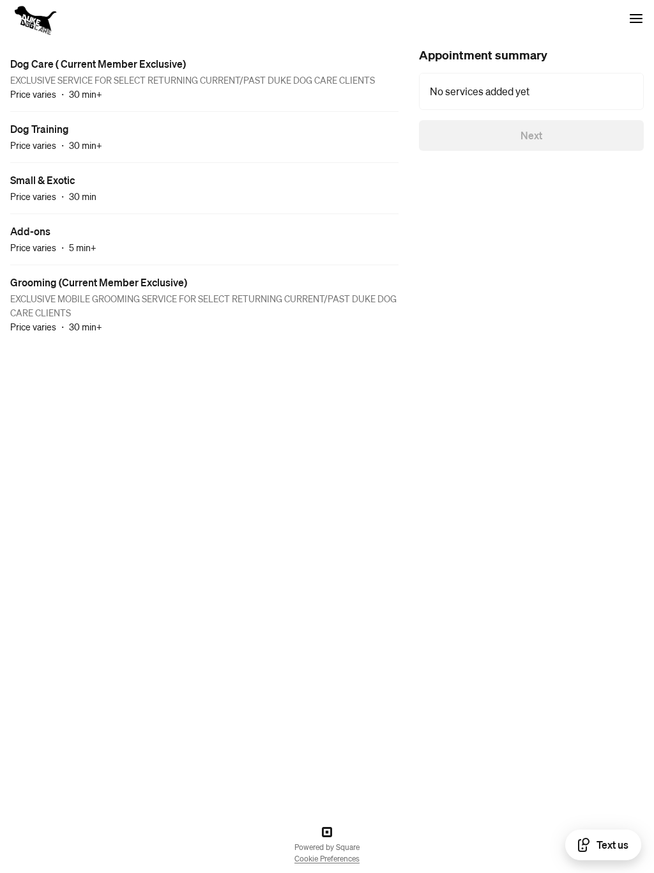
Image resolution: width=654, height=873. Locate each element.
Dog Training (39, 128)
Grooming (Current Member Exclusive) (98, 282)
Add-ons (30, 231)
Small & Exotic (42, 180)
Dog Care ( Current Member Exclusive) (98, 63)
